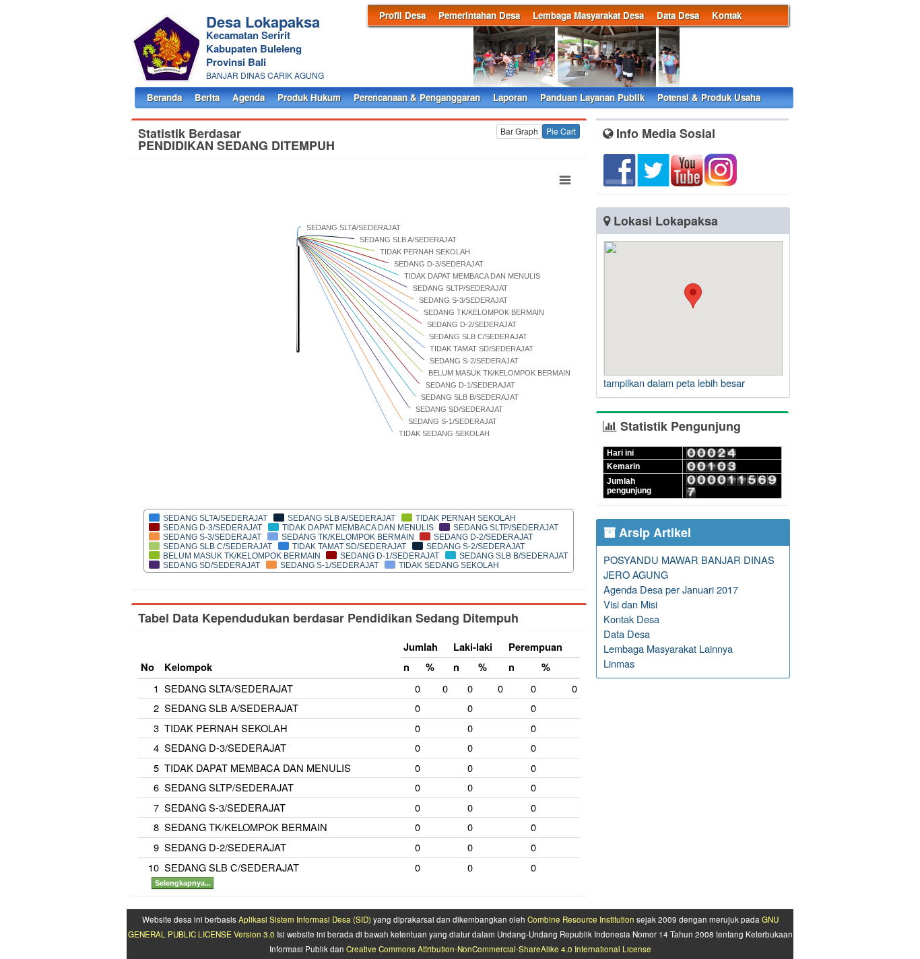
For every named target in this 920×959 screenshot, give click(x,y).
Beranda (164, 97)
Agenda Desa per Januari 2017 (670, 589)
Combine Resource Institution (580, 919)
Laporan (510, 97)
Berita (207, 97)
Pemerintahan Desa (479, 15)
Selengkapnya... (183, 883)
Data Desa (678, 15)
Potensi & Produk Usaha (708, 97)
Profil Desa (402, 15)
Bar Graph (519, 131)
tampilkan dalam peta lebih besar (674, 383)
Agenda (248, 97)
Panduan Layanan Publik (592, 97)
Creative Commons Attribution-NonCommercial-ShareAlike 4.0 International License (498, 949)
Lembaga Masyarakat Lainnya (668, 648)
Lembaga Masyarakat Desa (588, 15)
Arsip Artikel (653, 532)
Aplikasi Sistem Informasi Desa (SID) (304, 919)
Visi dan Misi (630, 604)
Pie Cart (561, 131)
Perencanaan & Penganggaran (417, 97)
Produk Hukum (309, 97)
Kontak (727, 15)
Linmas (618, 663)
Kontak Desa (631, 619)
